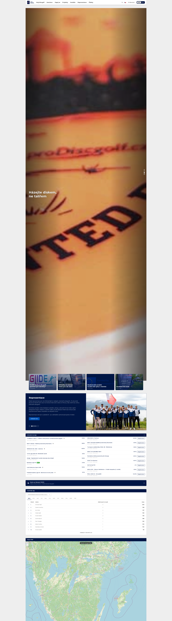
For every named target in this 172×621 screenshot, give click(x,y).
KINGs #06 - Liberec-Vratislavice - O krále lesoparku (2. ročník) (103, 469)
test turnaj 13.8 (91, 465)
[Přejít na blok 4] (35, 426)
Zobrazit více (34, 418)
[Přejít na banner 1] (144, 169)
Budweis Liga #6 (31, 462)
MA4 (62, 498)
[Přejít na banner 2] (144, 171)
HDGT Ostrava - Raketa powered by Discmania (39, 443)
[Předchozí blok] (30, 426)
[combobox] (39, 494)
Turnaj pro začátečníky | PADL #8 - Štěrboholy (99, 447)
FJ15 (75, 498)
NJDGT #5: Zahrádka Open (94, 451)
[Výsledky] (64, 438)
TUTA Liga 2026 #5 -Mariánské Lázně (37, 453)
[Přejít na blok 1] (31, 426)
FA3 (58, 498)
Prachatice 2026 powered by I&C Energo (98, 456)
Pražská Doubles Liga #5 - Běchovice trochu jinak (40, 472)
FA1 (41, 498)
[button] (27, 543)
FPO (34, 498)
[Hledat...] (122, 2)
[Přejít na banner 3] (144, 172)
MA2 (46, 498)
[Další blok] (38, 426)
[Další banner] (144, 261)
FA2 (50, 498)
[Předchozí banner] (28, 261)
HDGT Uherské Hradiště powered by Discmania (99, 442)
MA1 (38, 498)
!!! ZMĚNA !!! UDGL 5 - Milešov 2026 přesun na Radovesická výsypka (44, 438)
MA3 (54, 498)
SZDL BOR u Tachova (93, 438)
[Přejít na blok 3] (34, 426)
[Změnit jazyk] (125, 2)
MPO (29, 498)
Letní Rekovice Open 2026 (34, 467)
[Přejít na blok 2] (33, 426)
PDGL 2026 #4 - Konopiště (94, 474)
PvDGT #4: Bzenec (92, 460)
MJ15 (71, 498)
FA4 (67, 498)
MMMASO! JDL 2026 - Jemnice (35, 448)
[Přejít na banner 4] (144, 174)
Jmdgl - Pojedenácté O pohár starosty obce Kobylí (40, 458)
